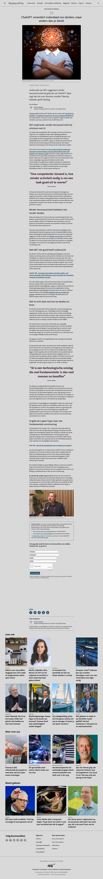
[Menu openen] (5, 3)
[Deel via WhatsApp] (34, 612)
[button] (53, 869)
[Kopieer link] (30, 612)
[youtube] (10, 840)
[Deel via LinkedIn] (47, 612)
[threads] (25, 840)
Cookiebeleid (35, 869)
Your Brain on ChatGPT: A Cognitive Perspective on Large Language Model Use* (51, 114)
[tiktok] (21, 840)
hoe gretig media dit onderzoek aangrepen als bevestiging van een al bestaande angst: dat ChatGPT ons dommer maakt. (49, 151)
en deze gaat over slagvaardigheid (42, 534)
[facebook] (14, 840)
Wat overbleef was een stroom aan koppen (49, 293)
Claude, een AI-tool (56, 236)
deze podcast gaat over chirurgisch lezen (44, 531)
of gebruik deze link (37, 536)
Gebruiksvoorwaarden (65, 869)
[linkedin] (7, 840)
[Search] (98, 3)
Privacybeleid (43, 869)
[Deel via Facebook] (39, 612)
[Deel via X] (43, 612)
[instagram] (18, 840)
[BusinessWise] (16, 3)
